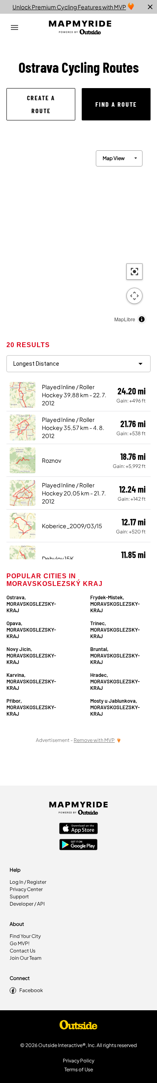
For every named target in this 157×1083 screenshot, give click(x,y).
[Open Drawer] (14, 27)
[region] (78, 235)
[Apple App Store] (78, 829)
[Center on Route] (134, 271)
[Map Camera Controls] (134, 296)
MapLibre (124, 319)
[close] (150, 7)
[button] (40, 104)
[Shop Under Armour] (78, 1027)
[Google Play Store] (78, 845)
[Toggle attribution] (142, 319)
